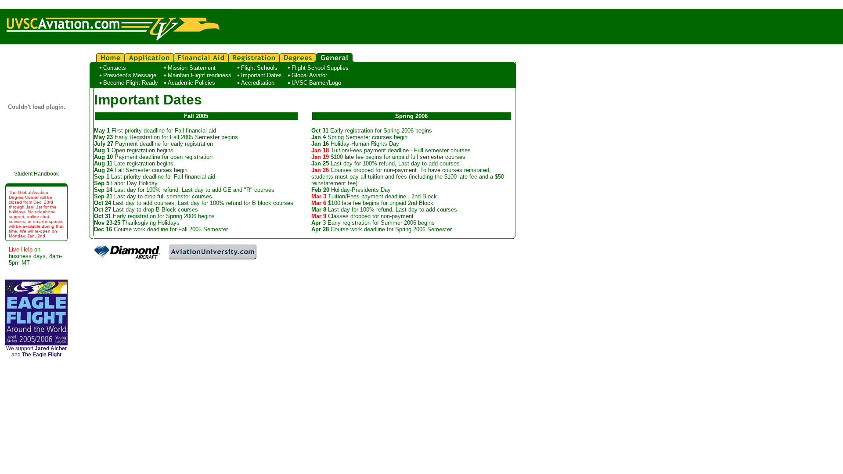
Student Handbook (36, 174)
